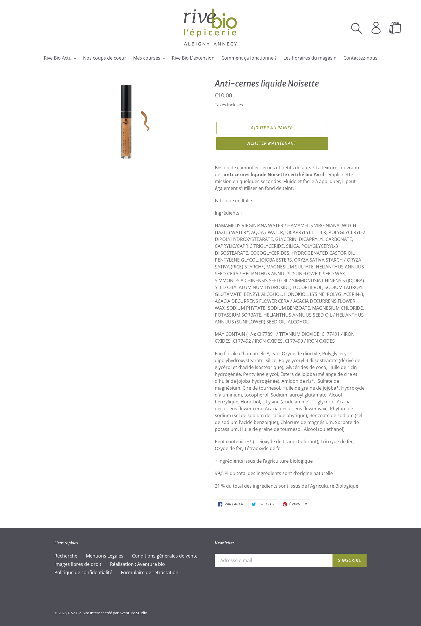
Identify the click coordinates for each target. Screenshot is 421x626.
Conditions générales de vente (165, 556)
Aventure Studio (133, 612)
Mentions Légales (104, 556)
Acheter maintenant (271, 143)
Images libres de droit (77, 564)
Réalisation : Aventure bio (137, 564)
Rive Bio (75, 612)
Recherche (65, 556)
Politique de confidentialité (83, 572)
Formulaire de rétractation (149, 572)
